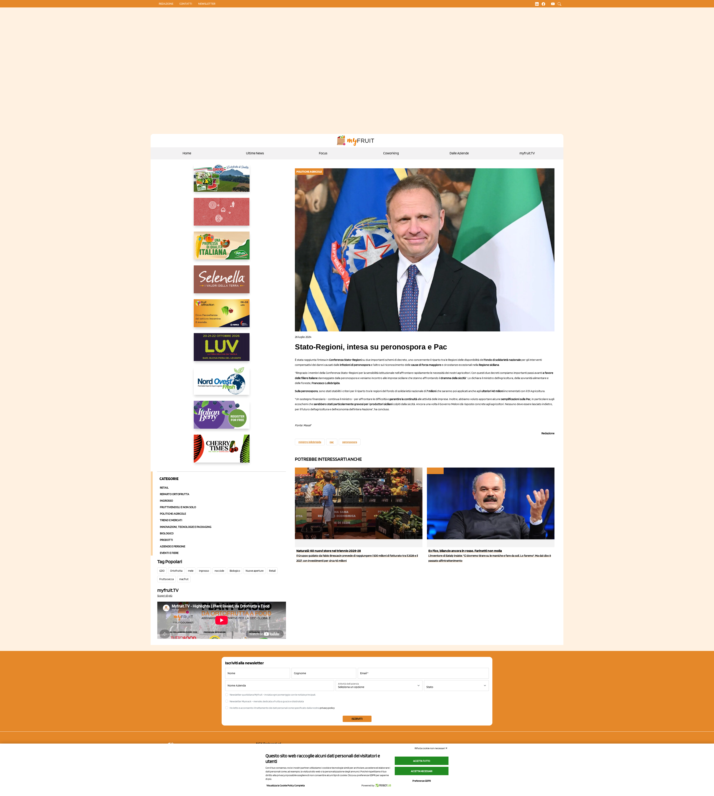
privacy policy (327, 707)
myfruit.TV (527, 153)
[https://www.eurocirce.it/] (221, 181)
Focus (323, 153)
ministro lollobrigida (309, 442)
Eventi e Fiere (169, 553)
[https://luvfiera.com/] (221, 350)
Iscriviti (357, 718)
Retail (164, 487)
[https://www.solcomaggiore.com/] (221, 215)
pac (332, 442)
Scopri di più (164, 595)
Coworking (391, 153)
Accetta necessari (421, 771)
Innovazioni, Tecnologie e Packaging (185, 527)
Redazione (166, 3)
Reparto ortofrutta (174, 494)
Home (187, 153)
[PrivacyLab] (382, 785)
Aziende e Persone (172, 546)
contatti (185, 3)
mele (190, 570)
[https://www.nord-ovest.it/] (221, 384)
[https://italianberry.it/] (221, 418)
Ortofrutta (176, 570)
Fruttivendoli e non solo (178, 507)
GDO (162, 570)
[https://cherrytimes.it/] (221, 451)
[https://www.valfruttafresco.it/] (221, 248)
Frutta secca (166, 579)
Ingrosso (166, 500)
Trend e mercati (171, 520)
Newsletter (206, 3)
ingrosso (204, 570)
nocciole (219, 570)
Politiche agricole (173, 513)
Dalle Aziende (459, 153)
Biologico (166, 533)
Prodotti (166, 540)
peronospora (349, 442)
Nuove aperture (254, 570)
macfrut (184, 579)
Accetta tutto (421, 760)
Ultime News (255, 153)
